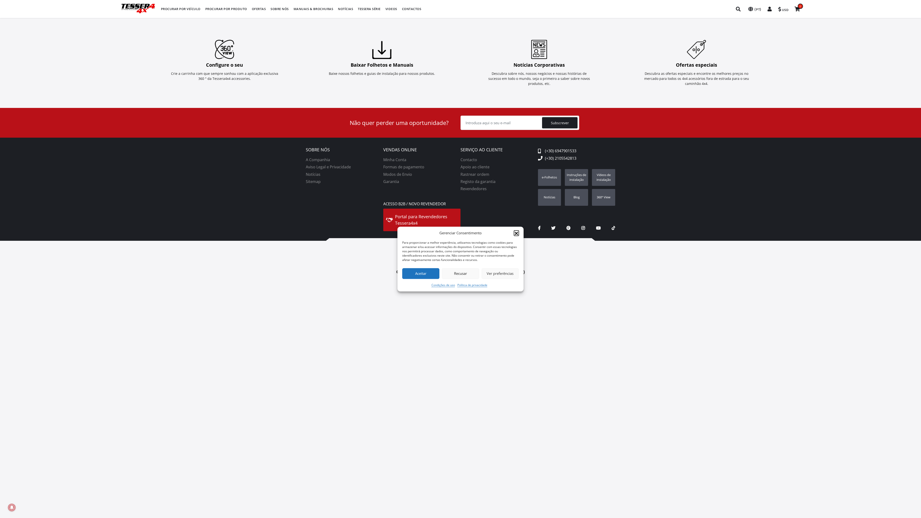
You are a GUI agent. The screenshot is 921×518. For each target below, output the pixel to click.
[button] (516, 233)
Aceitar (420, 273)
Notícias (313, 174)
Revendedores (473, 188)
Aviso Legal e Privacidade (328, 167)
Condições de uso (443, 285)
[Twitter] (553, 228)
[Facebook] (539, 228)
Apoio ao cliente (475, 167)
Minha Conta (394, 159)
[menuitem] (181, 9)
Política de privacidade (472, 285)
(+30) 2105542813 (560, 158)
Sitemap (313, 181)
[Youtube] (598, 228)
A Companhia (318, 159)
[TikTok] (613, 228)
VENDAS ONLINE (400, 150)
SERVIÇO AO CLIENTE (481, 150)
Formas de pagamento (403, 167)
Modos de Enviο (397, 174)
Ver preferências (500, 273)
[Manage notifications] (12, 507)
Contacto (468, 159)
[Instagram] (583, 228)
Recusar (460, 273)
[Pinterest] (568, 228)
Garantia (391, 181)
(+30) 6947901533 (560, 150)
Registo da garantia (478, 181)
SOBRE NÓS (318, 150)
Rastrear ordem (474, 174)
